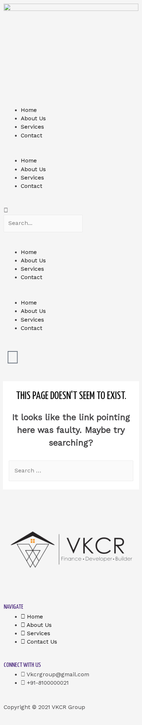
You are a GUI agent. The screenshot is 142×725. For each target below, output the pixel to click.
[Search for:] (71, 470)
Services (32, 127)
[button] (71, 152)
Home (29, 110)
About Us (33, 118)
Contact (31, 135)
